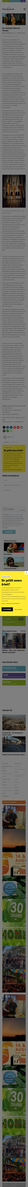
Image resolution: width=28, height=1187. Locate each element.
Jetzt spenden (7, 609)
